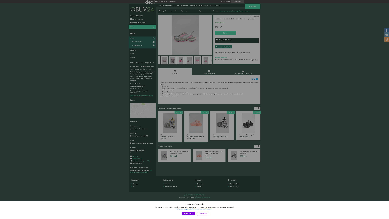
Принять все (188, 213)
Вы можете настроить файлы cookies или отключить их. (193, 209)
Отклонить (203, 213)
